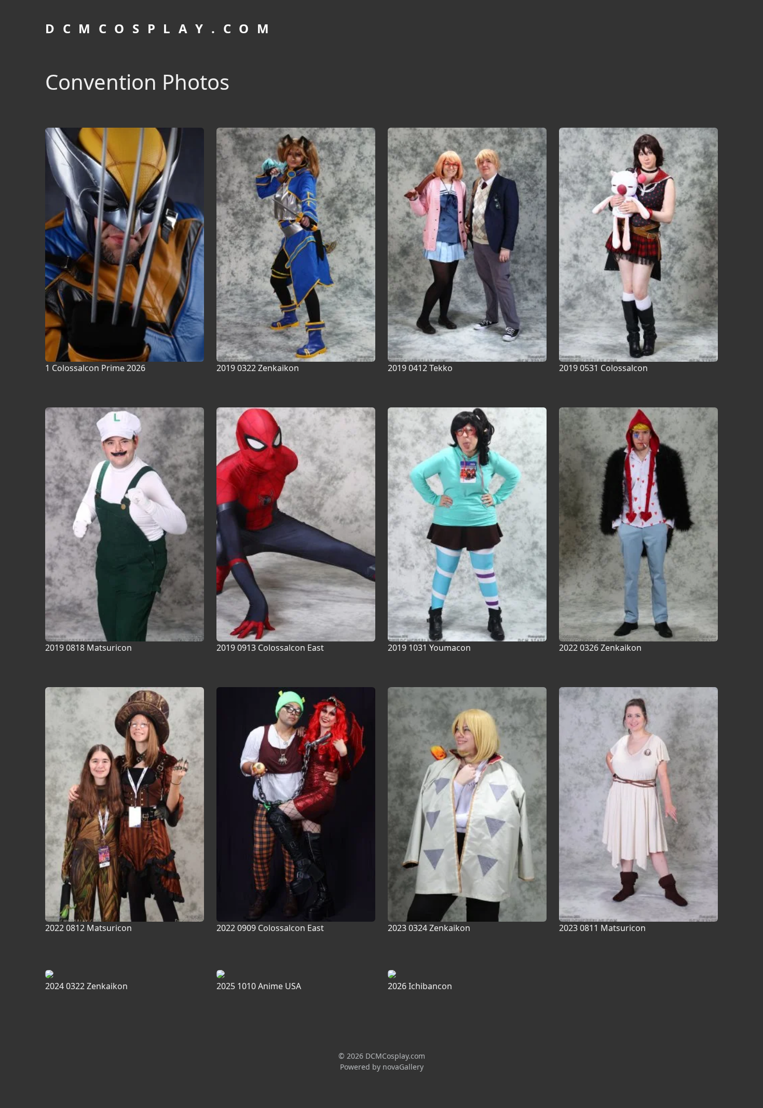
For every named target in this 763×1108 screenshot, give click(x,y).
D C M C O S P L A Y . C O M (158, 28)
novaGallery (403, 1067)
